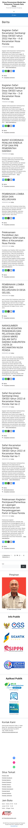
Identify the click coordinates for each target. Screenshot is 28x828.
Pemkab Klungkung (7, 778)
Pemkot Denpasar (6, 782)
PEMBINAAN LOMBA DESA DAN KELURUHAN (13, 196)
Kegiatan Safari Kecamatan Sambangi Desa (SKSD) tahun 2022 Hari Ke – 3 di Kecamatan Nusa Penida (13, 92)
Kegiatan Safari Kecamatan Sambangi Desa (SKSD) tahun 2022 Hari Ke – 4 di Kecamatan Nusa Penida (13, 37)
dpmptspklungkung (9, 489)
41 (24, 555)
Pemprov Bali (5, 775)
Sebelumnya (6, 555)
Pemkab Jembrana (7, 795)
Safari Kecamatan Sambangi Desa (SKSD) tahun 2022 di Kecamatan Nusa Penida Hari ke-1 (13, 451)
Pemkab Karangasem (7, 789)
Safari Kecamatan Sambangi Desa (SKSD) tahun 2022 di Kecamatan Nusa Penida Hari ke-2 (13, 398)
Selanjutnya (6, 557)
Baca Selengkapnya (11, 67)
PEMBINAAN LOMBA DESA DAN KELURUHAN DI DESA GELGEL (13, 288)
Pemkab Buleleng (6, 793)
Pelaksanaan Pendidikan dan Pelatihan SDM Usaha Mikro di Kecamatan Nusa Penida (13, 238)
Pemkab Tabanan (6, 786)
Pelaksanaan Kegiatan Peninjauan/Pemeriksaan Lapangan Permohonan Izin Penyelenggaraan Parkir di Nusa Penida (13, 506)
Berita (5, 75)
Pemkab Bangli (6, 791)
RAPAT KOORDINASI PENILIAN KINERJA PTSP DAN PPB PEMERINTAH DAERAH (13, 145)
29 (15, 555)
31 (20, 555)
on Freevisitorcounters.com (9, 818)
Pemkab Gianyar (6, 784)
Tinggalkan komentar (9, 77)
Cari (3, 564)
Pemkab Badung (6, 780)
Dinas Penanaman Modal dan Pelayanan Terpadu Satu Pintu (14, 4)
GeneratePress (14, 826)
